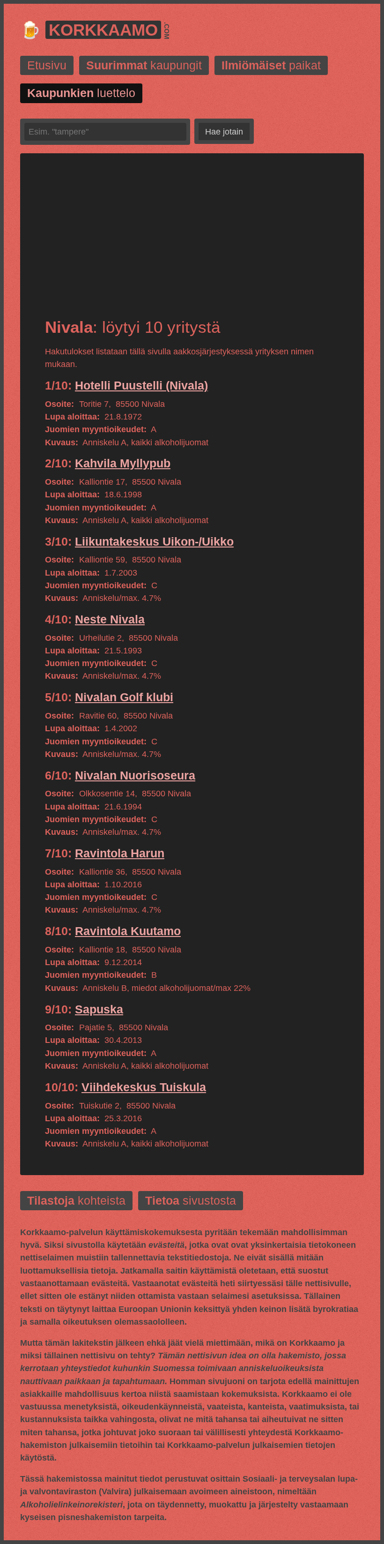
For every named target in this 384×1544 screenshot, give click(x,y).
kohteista (76, 1200)
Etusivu (46, 65)
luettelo (81, 93)
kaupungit (144, 65)
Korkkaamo (103, 30)
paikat (271, 65)
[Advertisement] (192, 243)
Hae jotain (224, 131)
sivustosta (190, 1200)
